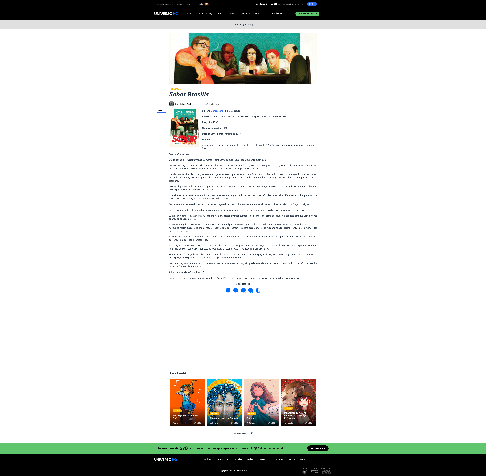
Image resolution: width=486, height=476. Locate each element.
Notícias (221, 13)
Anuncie (179, 4)
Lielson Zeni (185, 104)
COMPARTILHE (161, 110)
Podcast (190, 13)
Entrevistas (260, 13)
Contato (188, 4)
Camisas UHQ (205, 13)
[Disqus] (243, 332)
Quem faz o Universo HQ (165, 4)
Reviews (233, 13)
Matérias (246, 13)
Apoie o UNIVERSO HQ (307, 14)
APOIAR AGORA (318, 448)
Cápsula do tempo (278, 13)
